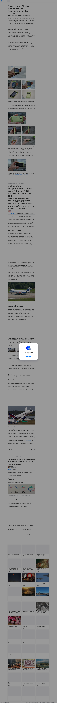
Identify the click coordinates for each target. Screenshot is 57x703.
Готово (28, 356)
